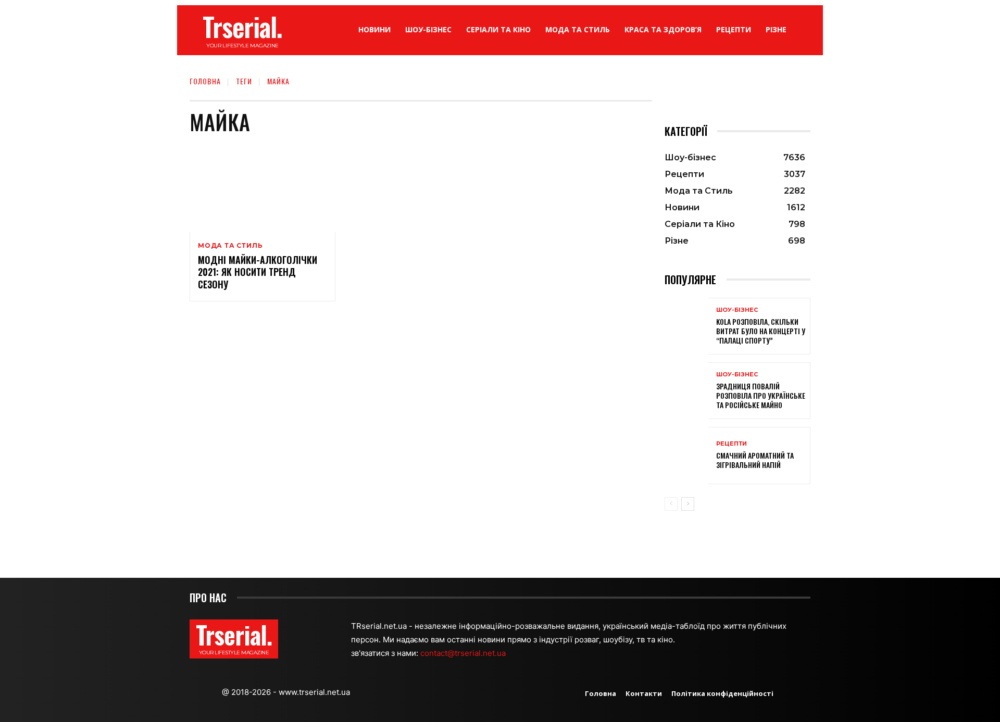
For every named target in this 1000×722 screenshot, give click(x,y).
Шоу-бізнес (737, 310)
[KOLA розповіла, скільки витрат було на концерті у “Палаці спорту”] (686, 326)
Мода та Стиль (230, 246)
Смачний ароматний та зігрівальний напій (755, 460)
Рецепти (731, 444)
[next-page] (687, 504)
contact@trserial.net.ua (464, 653)
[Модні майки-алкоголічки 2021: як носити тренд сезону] (262, 188)
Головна (205, 80)
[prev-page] (671, 504)
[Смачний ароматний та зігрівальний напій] (686, 455)
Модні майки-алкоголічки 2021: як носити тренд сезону (257, 272)
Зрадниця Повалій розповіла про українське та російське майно (760, 395)
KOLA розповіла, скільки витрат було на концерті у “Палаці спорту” (760, 331)
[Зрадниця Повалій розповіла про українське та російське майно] (686, 390)
